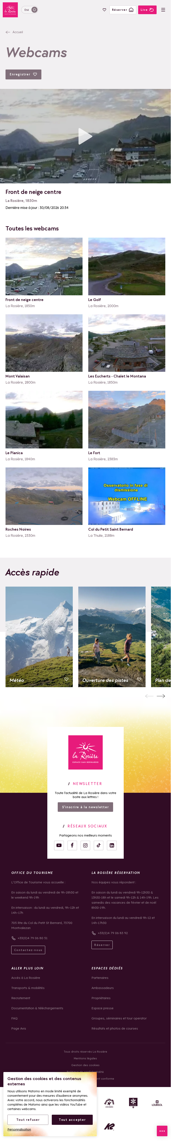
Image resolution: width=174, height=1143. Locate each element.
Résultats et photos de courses (114, 1028)
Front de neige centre (25, 299)
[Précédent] (149, 696)
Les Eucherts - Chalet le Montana (117, 376)
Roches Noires (18, 529)
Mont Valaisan (18, 376)
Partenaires (99, 978)
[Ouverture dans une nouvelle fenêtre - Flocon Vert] (133, 1103)
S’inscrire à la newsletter (85, 807)
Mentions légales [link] (85, 1058)
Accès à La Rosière (25, 978)
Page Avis (18, 1028)
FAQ (14, 1018)
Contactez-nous (28, 950)
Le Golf (94, 299)
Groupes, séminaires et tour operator (119, 1018)
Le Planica (14, 453)
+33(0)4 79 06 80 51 (33, 938)
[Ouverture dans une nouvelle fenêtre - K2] (109, 1127)
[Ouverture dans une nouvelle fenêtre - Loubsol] (157, 1103)
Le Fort (94, 453)
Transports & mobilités (28, 988)
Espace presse (102, 1008)
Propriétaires (101, 998)
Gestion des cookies (85, 1065)
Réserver (102, 945)
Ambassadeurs (102, 988)
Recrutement (20, 998)
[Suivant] (160, 696)
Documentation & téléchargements (37, 1008)
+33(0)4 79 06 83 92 (113, 933)
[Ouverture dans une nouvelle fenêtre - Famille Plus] (109, 1103)
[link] (85, 752)
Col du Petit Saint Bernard (110, 529)
